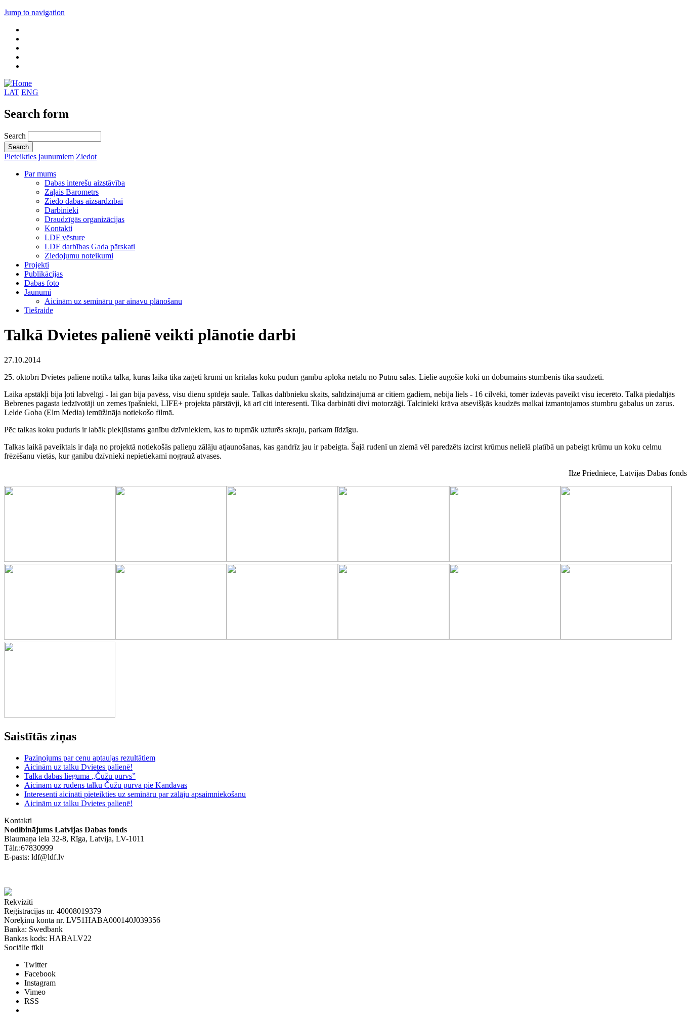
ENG (29, 92)
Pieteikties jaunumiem (39, 156)
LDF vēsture (65, 237)
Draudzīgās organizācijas (84, 219)
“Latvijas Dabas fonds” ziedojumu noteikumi (76, 875)
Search (16, 135)
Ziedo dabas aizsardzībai (84, 201)
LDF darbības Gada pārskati (90, 246)
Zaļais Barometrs (72, 192)
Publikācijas (43, 274)
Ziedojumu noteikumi (79, 255)
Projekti (36, 264)
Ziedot (86, 156)
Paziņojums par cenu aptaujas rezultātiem (89, 757)
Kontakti (58, 228)
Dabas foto (41, 283)
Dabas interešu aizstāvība (85, 183)
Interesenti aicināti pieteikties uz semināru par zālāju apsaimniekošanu (135, 794)
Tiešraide (38, 310)
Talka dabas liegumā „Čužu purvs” (80, 776)
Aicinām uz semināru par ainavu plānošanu (113, 301)
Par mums (40, 173)
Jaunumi (37, 292)
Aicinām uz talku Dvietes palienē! (78, 767)
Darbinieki (61, 210)
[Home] (18, 83)
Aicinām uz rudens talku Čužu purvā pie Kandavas (105, 785)
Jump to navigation (34, 12)
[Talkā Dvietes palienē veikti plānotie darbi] (59, 559)
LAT (11, 92)
